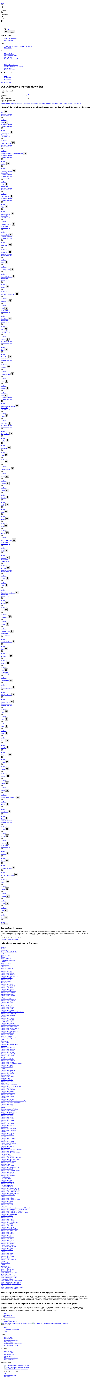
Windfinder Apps (9, 54)
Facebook (26, 1365)
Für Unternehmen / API (11, 59)
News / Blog (8, 68)
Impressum (7, 79)
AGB (5, 76)
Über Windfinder (9, 57)
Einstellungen (10, 32)
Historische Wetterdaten (11, 65)
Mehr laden (4, 924)
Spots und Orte (8, 40)
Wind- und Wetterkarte (10, 38)
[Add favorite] (5, 111)
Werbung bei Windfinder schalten (13, 66)
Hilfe (7, 29)
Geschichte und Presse (10, 55)
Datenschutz (7, 77)
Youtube (25, 1369)
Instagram (26, 1367)
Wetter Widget (8, 48)
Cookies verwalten (9, 70)
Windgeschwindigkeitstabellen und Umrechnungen (18, 46)
